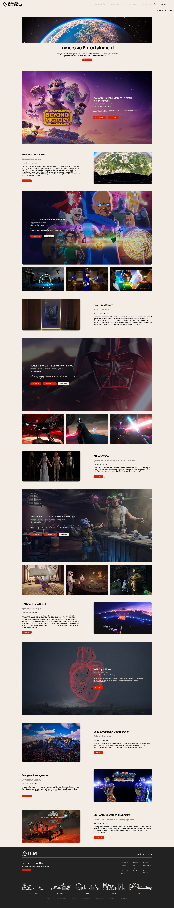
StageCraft (115, 4)
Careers (145, 868)
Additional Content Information (61, 898)
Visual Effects (124, 868)
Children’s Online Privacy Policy (85, 898)
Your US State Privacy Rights (100, 898)
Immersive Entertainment (150, 4)
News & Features (136, 870)
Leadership (145, 862)
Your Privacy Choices (124, 898)
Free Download (36, 236)
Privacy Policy (73, 898)
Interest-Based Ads (112, 898)
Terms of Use (49, 898)
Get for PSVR (36, 383)
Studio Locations (147, 865)
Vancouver (60, 893)
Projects (135, 868)
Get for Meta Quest (99, 117)
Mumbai (114, 893)
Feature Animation (132, 4)
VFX (122, 4)
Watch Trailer (113, 117)
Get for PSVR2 (36, 534)
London (87, 893)
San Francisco (33, 893)
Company (164, 4)
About (134, 865)
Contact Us (87, 60)
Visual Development (102, 4)
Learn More (26, 181)
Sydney (140, 893)
